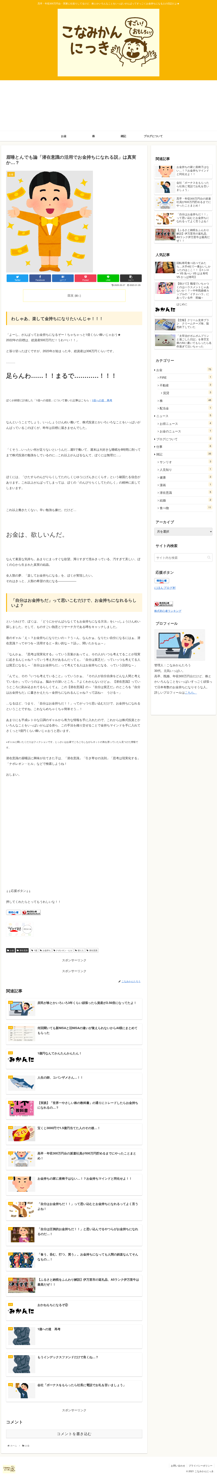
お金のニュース (185, 431)
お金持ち (47, 950)
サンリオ (185, 461)
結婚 (185, 500)
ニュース (183, 415)
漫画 (185, 484)
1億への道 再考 (102, 400)
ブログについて (183, 438)
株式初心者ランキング (167, 611)
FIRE (185, 377)
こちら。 (191, 692)
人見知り (185, 469)
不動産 (185, 385)
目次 (70, 295)
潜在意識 (23, 950)
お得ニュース (185, 423)
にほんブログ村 (165, 587)
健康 (185, 477)
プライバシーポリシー (200, 1465)
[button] (209, 557)
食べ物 (185, 507)
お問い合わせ (178, 1465)
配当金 (185, 408)
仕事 (183, 446)
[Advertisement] (108, 105)
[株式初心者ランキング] (31, 913)
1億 (35, 950)
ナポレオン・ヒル (64, 950)
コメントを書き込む (74, 1434)
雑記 (183, 454)
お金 (12, 950)
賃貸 (187, 392)
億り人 (81, 950)
